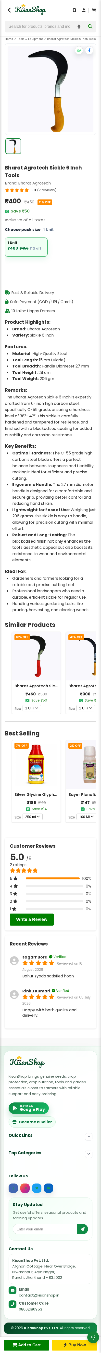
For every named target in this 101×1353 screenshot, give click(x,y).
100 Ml (84, 817)
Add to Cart (29, 1345)
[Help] (93, 1337)
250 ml (30, 817)
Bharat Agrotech (34, 183)
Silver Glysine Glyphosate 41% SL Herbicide (57, 794)
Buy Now (76, 1345)
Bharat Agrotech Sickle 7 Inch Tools (49, 686)
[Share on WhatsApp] (79, 50)
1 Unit (29, 708)
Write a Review (31, 919)
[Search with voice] (79, 26)
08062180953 (30, 1309)
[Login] (84, 10)
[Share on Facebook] (89, 50)
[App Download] (74, 10)
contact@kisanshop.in (39, 1295)
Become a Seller (35, 1122)
